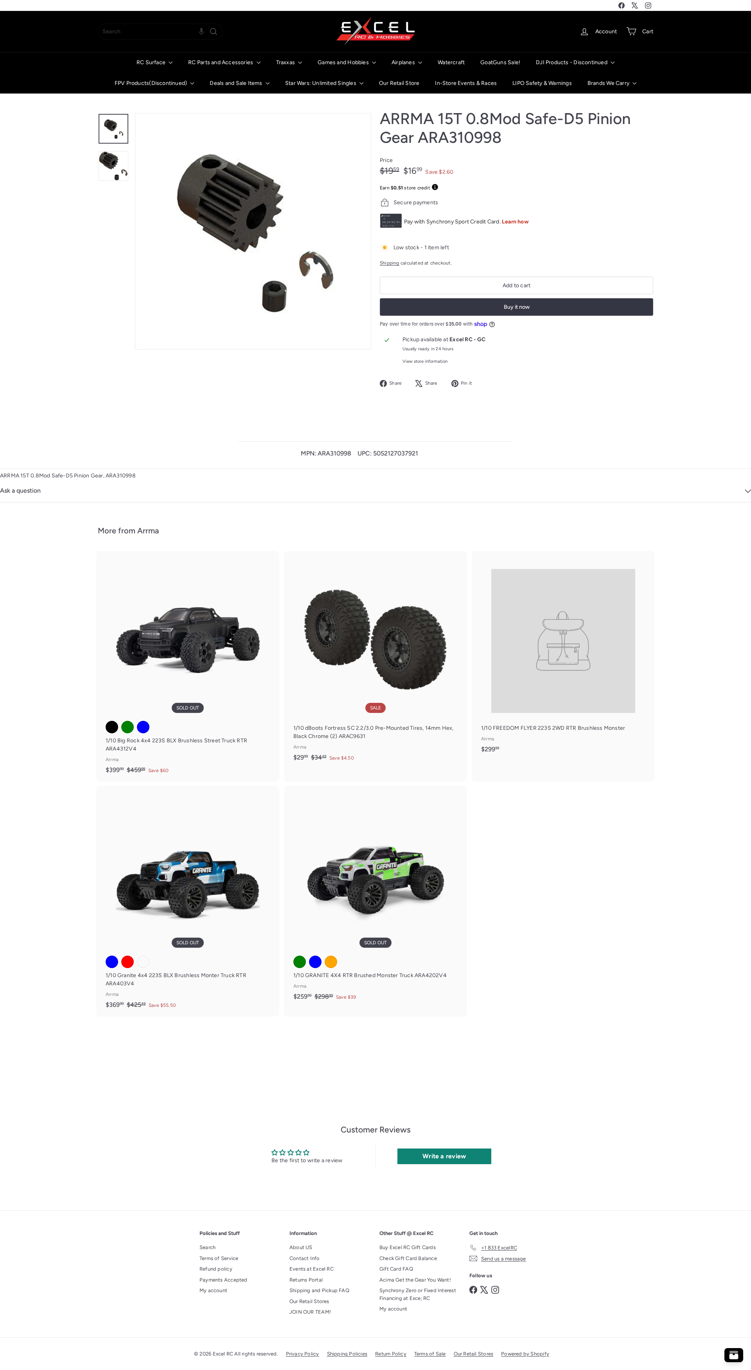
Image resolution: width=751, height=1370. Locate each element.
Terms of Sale (430, 1354)
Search (207, 1247)
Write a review (444, 1156)
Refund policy (215, 1269)
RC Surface (152, 62)
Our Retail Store (399, 83)
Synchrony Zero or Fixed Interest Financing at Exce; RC (417, 1294)
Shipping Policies (347, 1354)
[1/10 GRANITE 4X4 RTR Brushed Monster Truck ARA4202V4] (375, 897)
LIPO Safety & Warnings (542, 83)
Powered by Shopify (525, 1354)
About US (301, 1247)
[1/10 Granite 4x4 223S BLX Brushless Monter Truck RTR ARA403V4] (188, 901)
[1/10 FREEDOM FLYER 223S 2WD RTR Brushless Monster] (563, 656)
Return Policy (390, 1354)
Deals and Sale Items (236, 83)
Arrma (148, 530)
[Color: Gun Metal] (143, 962)
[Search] (213, 31)
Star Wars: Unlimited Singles (321, 83)
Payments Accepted (223, 1280)
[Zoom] (253, 231)
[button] (201, 31)
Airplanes (404, 62)
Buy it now (517, 307)
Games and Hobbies (344, 62)
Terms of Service (218, 1258)
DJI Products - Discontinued (572, 62)
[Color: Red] (127, 962)
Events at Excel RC (311, 1269)
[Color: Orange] (331, 962)
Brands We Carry (609, 83)
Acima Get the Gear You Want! (415, 1280)
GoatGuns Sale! (500, 62)
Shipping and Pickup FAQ (319, 1290)
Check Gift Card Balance (408, 1258)
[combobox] (160, 31)
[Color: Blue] (143, 727)
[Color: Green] (127, 727)
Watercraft (451, 62)
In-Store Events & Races (466, 83)
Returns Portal (306, 1280)
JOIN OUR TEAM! (310, 1312)
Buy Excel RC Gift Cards (407, 1247)
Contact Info (304, 1258)
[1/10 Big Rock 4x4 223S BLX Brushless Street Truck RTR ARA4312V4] (188, 666)
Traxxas (286, 62)
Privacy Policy (302, 1354)
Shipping (389, 263)
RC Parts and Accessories (221, 62)
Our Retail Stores (309, 1301)
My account (213, 1290)
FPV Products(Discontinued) (152, 83)
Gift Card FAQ (396, 1269)
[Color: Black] (112, 727)
